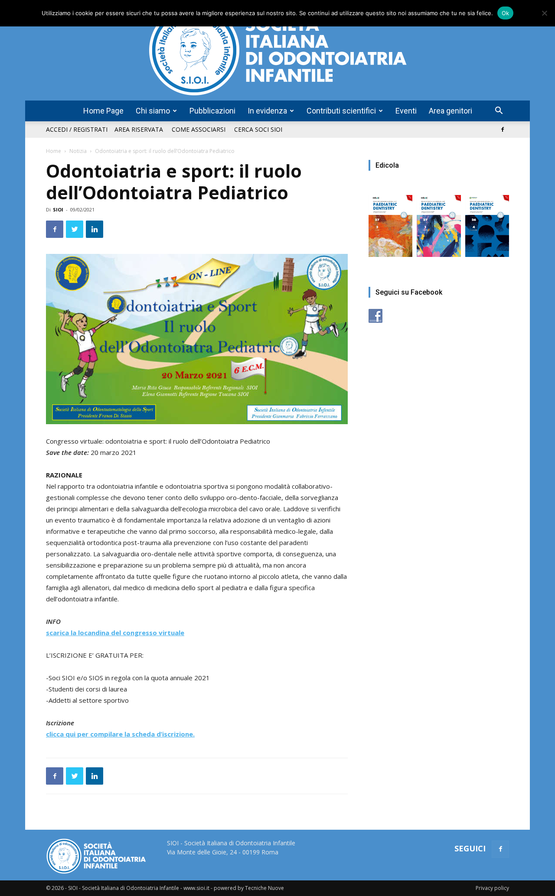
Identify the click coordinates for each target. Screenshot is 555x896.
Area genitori (450, 110)
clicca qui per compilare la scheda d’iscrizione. (120, 734)
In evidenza (267, 110)
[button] (498, 111)
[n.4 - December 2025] (487, 221)
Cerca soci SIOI (258, 129)
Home (53, 151)
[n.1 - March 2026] (438, 221)
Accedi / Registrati (77, 129)
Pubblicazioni (212, 110)
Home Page (103, 110)
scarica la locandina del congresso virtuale (115, 632)
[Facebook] (502, 129)
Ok (505, 13)
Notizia (78, 151)
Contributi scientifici (341, 110)
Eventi (406, 110)
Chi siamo (153, 110)
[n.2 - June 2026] (390, 221)
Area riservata (138, 129)
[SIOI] (277, 50)
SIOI (58, 209)
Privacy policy (492, 888)
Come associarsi (198, 129)
